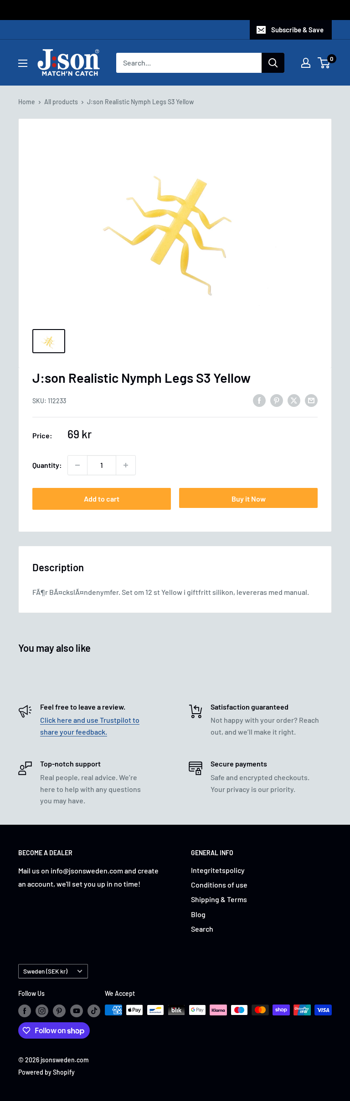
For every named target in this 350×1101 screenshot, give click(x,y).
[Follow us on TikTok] (94, 1011)
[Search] (273, 63)
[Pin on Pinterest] (276, 400)
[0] (324, 62)
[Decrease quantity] (77, 465)
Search (202, 928)
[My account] (305, 63)
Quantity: (47, 465)
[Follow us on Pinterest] (59, 1011)
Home (26, 102)
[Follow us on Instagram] (42, 1011)
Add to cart (101, 498)
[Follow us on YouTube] (76, 1011)
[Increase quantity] (125, 465)
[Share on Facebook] (259, 400)
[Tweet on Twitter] (294, 400)
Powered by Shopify (46, 1072)
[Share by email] (311, 400)
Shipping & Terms (219, 899)
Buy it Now (249, 498)
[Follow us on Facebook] (24, 1011)
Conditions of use (219, 884)
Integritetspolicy (218, 870)
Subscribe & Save (297, 29)
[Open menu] (22, 63)
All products (61, 102)
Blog (198, 914)
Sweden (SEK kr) (45, 971)
